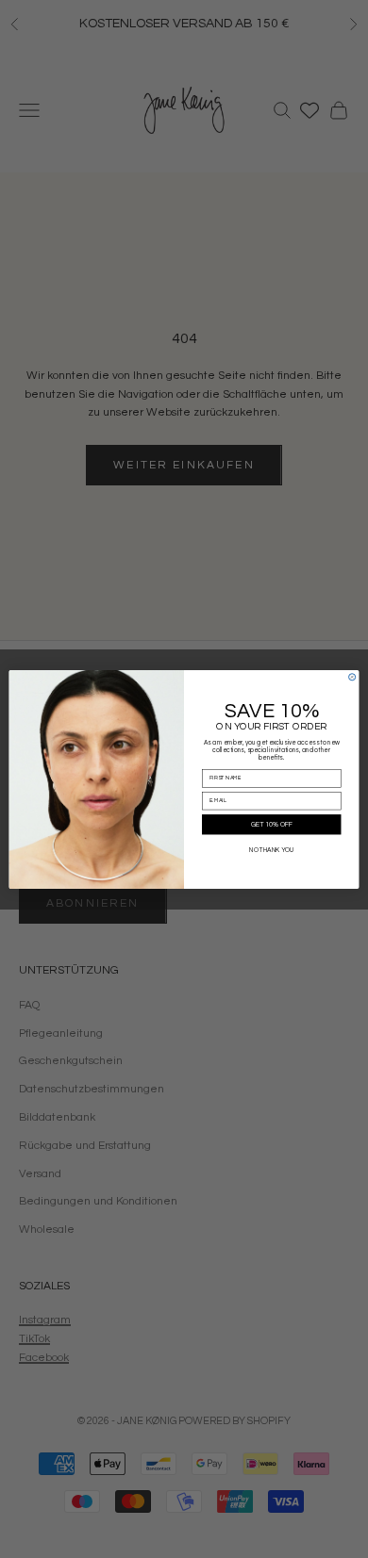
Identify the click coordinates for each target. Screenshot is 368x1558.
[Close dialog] (352, 676)
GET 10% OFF (272, 824)
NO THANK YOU (271, 850)
